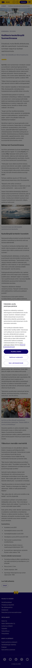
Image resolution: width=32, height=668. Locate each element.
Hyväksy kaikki (16, 351)
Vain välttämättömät (16, 363)
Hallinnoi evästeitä (16, 357)
